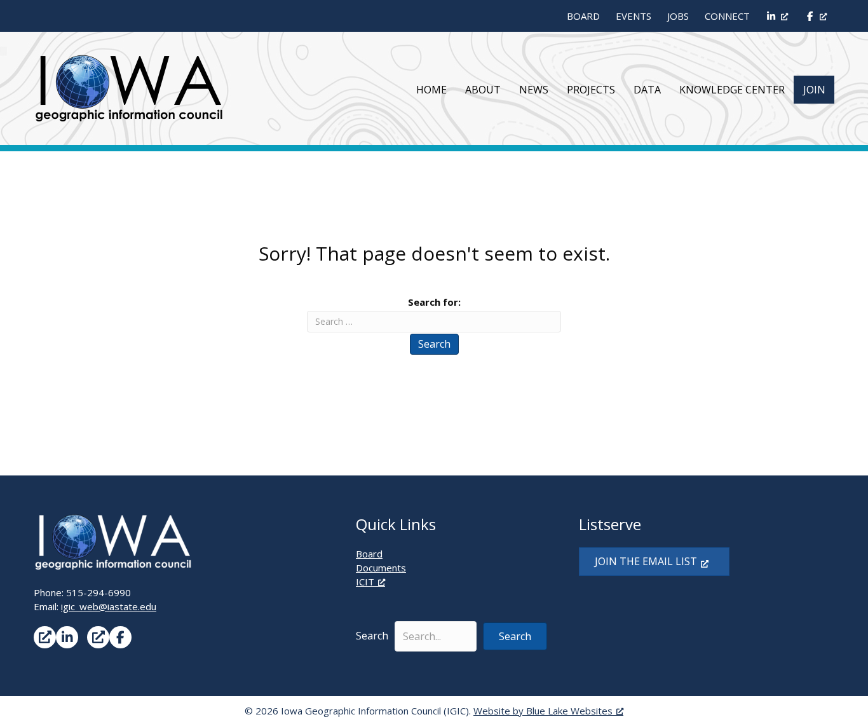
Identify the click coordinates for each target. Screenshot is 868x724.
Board (583, 16)
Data (647, 90)
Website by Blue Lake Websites (543, 710)
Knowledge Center (732, 90)
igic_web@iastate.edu (108, 606)
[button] (515, 636)
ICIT (365, 581)
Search (434, 344)
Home (431, 90)
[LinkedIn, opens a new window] (777, 16)
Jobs (678, 16)
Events (633, 16)
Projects (591, 90)
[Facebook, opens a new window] (815, 16)
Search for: (434, 302)
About (483, 90)
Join (814, 90)
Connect (727, 16)
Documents (381, 567)
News (533, 90)
